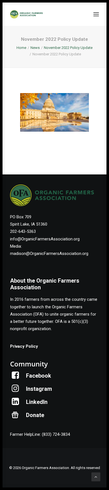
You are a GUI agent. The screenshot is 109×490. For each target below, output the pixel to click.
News (35, 48)
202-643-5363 (23, 231)
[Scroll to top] (95, 476)
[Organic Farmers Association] (26, 14)
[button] (96, 14)
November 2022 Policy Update (68, 48)
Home (21, 48)
